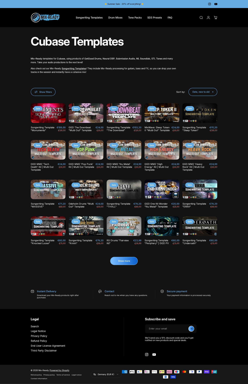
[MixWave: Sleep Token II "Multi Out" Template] (162, 113)
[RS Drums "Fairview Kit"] (124, 226)
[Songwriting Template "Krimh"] (86, 226)
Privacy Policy (39, 335)
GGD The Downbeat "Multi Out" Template (80, 129)
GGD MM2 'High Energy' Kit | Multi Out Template (156, 167)
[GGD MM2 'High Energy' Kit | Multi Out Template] (162, 150)
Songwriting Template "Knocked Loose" (42, 242)
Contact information (39, 379)
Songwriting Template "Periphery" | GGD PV (157, 242)
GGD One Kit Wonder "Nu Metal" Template (156, 205)
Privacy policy (49, 375)
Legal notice (77, 375)
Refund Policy (39, 340)
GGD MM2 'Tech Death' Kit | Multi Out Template (42, 167)
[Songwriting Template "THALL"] (124, 189)
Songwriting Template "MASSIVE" (42, 205)
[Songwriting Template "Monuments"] (48, 113)
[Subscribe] (191, 329)
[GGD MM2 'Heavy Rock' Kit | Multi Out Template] (199, 150)
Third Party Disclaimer (44, 350)
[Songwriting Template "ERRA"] (199, 189)
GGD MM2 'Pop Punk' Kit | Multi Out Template (81, 165)
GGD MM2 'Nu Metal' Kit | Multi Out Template (119, 165)
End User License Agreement (48, 345)
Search (35, 326)
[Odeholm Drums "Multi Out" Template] (86, 189)
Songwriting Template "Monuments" (42, 129)
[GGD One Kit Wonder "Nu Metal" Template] (162, 189)
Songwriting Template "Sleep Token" (194, 129)
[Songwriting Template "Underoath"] (199, 226)
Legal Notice (38, 331)
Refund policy (36, 375)
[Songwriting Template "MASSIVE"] (48, 189)
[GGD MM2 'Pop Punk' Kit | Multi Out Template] (86, 150)
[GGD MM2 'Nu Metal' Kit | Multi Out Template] (124, 150)
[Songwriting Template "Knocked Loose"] (48, 226)
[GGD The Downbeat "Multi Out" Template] (86, 113)
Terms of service (63, 375)
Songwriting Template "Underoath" (194, 242)
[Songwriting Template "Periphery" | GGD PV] (162, 226)
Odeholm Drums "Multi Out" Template (81, 205)
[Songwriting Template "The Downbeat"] (124, 113)
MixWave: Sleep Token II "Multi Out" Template (157, 129)
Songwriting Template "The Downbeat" (118, 129)
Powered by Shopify (59, 370)
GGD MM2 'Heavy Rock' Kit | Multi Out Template (193, 167)
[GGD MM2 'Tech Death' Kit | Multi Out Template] (48, 150)
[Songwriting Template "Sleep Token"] (199, 113)
